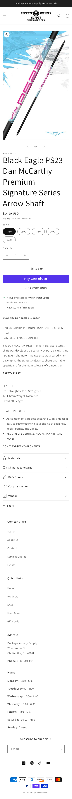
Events (11, 565)
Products (12, 596)
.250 (9, 231)
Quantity (7, 248)
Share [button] (10, 505)
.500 (9, 239)
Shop (10, 604)
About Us (12, 539)
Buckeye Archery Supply (39, 792)
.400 (52, 231)
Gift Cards (13, 621)
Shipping (7, 218)
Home (10, 588)
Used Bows (13, 613)
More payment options (36, 287)
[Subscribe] (60, 749)
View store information (20, 307)
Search (11, 531)
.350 (38, 231)
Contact (12, 548)
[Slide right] (44, 147)
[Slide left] (28, 147)
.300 (23, 231)
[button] (5, 16)
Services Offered (17, 556)
